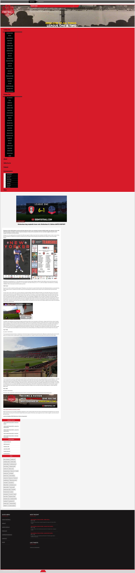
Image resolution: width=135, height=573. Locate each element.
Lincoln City (10, 65)
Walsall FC (5, 505)
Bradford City (9, 102)
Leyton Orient (9, 127)
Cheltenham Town (10, 50)
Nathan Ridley (6, 484)
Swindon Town (9, 150)
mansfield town (6, 480)
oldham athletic (6, 487)
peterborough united (7, 489)
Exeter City (10, 55)
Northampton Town (9, 135)
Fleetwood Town (10, 58)
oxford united (12, 487)
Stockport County (10, 145)
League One (6, 477)
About (4, 523)
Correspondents (7, 534)
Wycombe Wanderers (10, 91)
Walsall (9, 155)
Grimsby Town (9, 120)
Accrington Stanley (10, 33)
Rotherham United (12, 496)
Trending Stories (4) (7, 451)
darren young (11, 468)
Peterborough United (9, 75)
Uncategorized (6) (7, 453)
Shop (3, 542)
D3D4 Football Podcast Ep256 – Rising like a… (40, 519)
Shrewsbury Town (10, 88)
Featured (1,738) (6, 446)
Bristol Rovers (9, 40)
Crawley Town (9, 110)
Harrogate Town (9, 122)
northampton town (12, 484)
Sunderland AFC (11, 501)
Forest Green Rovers (9, 60)
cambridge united (6, 461)
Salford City (10, 140)
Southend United (13, 498)
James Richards (12, 475)
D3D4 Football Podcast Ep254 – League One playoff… (42, 533)
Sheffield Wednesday (9, 86)
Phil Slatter (13, 489)
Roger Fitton (6, 496)
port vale (10, 494)
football (17, 470)
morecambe (6, 482)
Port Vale (9, 83)
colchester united (12, 466)
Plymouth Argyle (9, 78)
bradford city (13, 459)
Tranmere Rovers (10, 153)
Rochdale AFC (9, 138)
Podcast (4, 531)
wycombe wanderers (11, 505)
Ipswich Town (9, 63)
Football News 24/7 (41, 1)
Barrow (9, 100)
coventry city (6, 468)
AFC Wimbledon (10, 97)
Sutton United (9, 148)
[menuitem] (7, 29)
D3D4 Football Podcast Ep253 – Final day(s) (11, 433)
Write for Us (5, 527)
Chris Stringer (6, 466)
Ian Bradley (11, 473)
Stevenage (10, 143)
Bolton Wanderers (10, 38)
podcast (11, 491)
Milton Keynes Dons (9, 68)
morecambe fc (11, 482)
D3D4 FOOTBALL (6, 519)
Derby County (9, 53)
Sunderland (5, 501)
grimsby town (6, 473)
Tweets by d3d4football (34, 547)
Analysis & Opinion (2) (7, 441)
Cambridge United (10, 45)
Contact (4, 538)
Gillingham (9, 117)
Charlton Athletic (10, 48)
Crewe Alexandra (10, 112)
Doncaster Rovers (10, 115)
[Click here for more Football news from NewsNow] (33, 1)
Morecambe (10, 70)
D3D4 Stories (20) (7, 444)
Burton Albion (9, 43)
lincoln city (15, 477)
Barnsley (9, 35)
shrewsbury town (6, 498)
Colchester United (10, 107)
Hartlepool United (10, 125)
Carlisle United (9, 105)
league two (11, 477)
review (15, 494)
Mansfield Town (9, 130)
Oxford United (9, 73)
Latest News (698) (7, 448)
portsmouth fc (6, 494)
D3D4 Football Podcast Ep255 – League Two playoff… (42, 526)
